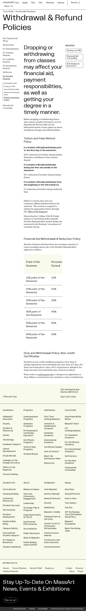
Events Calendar (52, 494)
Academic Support (12, 444)
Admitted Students (10, 571)
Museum (50, 3)
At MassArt (49, 483)
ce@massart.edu (45, 375)
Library (6, 435)
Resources (49, 463)
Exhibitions (49, 508)
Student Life (9, 483)
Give (41, 3)
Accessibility (43, 609)
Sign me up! (10, 600)
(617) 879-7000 (68, 397)
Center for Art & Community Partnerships (52, 526)
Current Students (19, 568)
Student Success (11, 505)
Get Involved (9, 510)
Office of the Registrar (37, 212)
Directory (79, 568)
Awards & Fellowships (11, 89)
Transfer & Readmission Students (50, 426)
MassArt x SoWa (52, 512)
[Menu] (9, 6)
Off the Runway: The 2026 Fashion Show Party (73, 514)
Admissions (49, 410)
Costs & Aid (8, 12)
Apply (25, 3)
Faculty (6, 424)
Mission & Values (31, 489)
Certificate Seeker (53, 447)
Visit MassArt (50, 489)
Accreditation (30, 529)
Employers (49, 568)
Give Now (69, 489)
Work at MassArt (32, 538)
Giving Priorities (72, 494)
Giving (68, 483)
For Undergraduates (11, 49)
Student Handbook (12, 547)
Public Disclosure (32, 533)
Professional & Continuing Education (31, 433)
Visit (33, 3)
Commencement (52, 547)
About (26, 483)
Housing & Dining (10, 494)
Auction (68, 508)
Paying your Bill (9, 86)
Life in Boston (9, 489)
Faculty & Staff (36, 568)
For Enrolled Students (26, 12)
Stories (47, 503)
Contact (69, 568)
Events (80, 571)
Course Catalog (10, 474)
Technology (8, 440)
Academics (8, 410)
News (72, 571)
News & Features (52, 498)
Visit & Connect (51, 451)
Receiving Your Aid (10, 83)
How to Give (70, 498)
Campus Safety (10, 528)
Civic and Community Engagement (30, 496)
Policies (32, 609)
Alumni (60, 3)
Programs (28, 410)
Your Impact (70, 503)
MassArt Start (8, 45)
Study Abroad (9, 456)
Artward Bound (31, 454)
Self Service (7, 72)
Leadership (29, 503)
